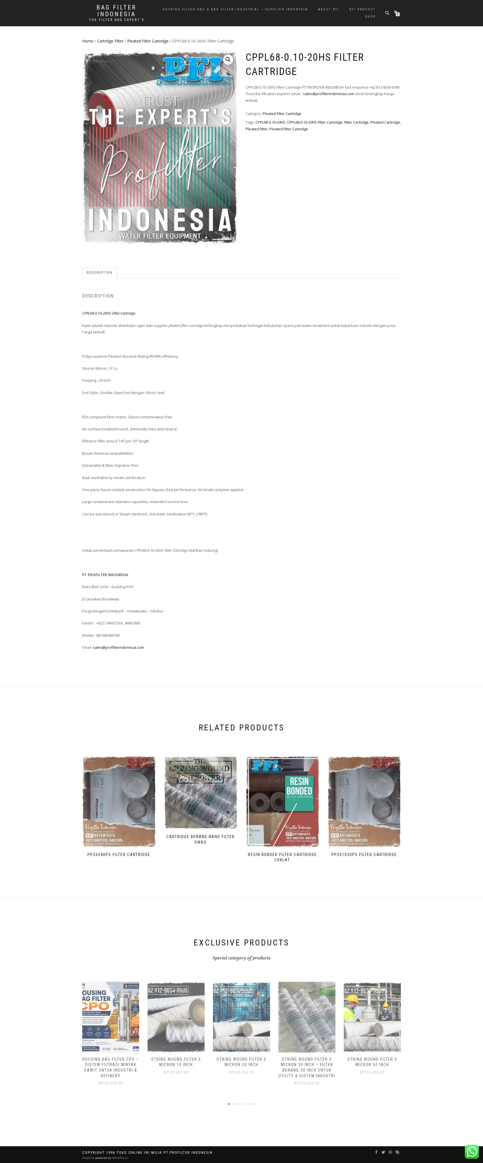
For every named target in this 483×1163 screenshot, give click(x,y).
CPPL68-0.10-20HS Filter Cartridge (314, 122)
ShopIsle (88, 1158)
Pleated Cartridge (385, 122)
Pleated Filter (257, 128)
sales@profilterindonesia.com (328, 93)
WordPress (120, 1158)
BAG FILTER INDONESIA (116, 11)
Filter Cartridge (356, 122)
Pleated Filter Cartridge (148, 41)
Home (87, 41)
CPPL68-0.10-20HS (270, 122)
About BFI (328, 9)
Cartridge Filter (110, 41)
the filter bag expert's (116, 20)
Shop (370, 16)
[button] (228, 60)
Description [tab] (100, 272)
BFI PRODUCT (362, 9)
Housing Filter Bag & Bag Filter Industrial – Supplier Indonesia (235, 9)
